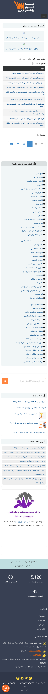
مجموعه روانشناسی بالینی (34, 312)
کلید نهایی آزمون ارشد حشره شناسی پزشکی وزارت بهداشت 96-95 (26, 112)
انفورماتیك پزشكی (36, 196)
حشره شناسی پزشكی (35, 234)
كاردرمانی (39, 283)
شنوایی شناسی (37, 260)
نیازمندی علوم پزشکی (22, 521)
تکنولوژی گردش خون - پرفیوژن (32, 230)
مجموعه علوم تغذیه (36, 320)
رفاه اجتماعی (38, 244)
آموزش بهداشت (37, 208)
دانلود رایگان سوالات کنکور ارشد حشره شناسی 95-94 (25, 83)
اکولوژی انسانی (37, 192)
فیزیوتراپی (39, 275)
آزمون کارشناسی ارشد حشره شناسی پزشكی (22, 38)
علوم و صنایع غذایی (36, 264)
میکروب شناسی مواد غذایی (33, 361)
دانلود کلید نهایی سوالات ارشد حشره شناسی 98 (27, 99)
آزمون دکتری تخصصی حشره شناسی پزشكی (22, 48)
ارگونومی (40, 185)
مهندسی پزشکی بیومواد (34, 358)
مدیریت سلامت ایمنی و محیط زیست (29, 342)
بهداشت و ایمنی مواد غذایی (33, 219)
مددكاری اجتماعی (36, 331)
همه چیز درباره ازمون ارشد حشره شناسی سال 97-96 (25, 87)
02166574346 (35, 655)
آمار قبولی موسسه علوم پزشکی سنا (26, 414)
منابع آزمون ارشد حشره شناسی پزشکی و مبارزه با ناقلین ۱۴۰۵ (24, 93)
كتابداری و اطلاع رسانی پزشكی (32, 286)
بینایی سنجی (38, 223)
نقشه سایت (41, 629)
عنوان (42, 68)
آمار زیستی (39, 204)
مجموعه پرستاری (37, 304)
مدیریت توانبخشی (36, 335)
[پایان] (11, 144)
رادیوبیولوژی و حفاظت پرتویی (32, 241)
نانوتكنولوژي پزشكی (36, 298)
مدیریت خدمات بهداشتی (34, 339)
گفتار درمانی (38, 294)
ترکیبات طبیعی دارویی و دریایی (32, 227)
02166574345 (35, 651)
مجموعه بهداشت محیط (34, 327)
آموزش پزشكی (38, 211)
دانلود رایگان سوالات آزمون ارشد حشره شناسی (28, 73)
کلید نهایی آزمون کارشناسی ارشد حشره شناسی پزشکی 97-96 (25, 105)
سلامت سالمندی (37, 248)
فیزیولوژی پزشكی (37, 279)
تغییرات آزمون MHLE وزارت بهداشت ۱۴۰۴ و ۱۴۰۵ (29, 401)
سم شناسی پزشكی (36, 252)
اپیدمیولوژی (38, 177)
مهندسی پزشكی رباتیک (34, 354)
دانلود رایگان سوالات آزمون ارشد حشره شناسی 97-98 (25, 78)
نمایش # (42, 63)
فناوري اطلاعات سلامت (34, 267)
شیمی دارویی (38, 256)
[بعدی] (18, 144)
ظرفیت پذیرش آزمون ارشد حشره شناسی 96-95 (27, 118)
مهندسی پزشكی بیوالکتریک (33, 350)
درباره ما (42, 616)
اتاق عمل (39, 173)
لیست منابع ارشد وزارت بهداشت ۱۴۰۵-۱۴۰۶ (23, 423)
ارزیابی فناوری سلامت (35, 181)
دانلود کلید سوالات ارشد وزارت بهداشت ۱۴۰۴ (31, 408)
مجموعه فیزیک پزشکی (35, 323)
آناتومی (40, 215)
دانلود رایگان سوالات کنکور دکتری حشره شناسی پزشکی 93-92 (25, 124)
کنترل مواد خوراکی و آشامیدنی (32, 290)
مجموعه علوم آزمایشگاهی (33, 316)
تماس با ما (41, 620)
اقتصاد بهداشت (37, 200)
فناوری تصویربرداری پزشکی (33, 271)
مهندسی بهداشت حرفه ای (33, 346)
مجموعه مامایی (37, 308)
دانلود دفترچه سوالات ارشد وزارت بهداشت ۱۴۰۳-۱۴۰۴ (29, 432)
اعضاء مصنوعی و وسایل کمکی (32, 188)
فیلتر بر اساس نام (38, 59)
